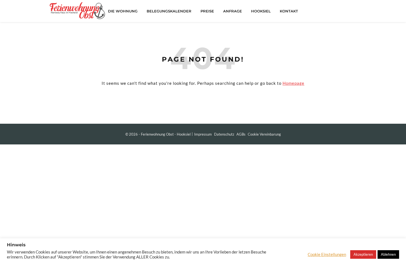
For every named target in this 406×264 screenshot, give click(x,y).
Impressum (203, 134)
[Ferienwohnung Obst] (77, 10)
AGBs (241, 134)
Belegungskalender (169, 11)
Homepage (293, 83)
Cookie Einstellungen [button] (327, 254)
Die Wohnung (123, 11)
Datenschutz (224, 134)
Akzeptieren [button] (363, 254)
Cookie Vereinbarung (264, 134)
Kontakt (289, 11)
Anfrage (232, 11)
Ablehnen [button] (388, 254)
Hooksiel (261, 11)
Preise (207, 11)
